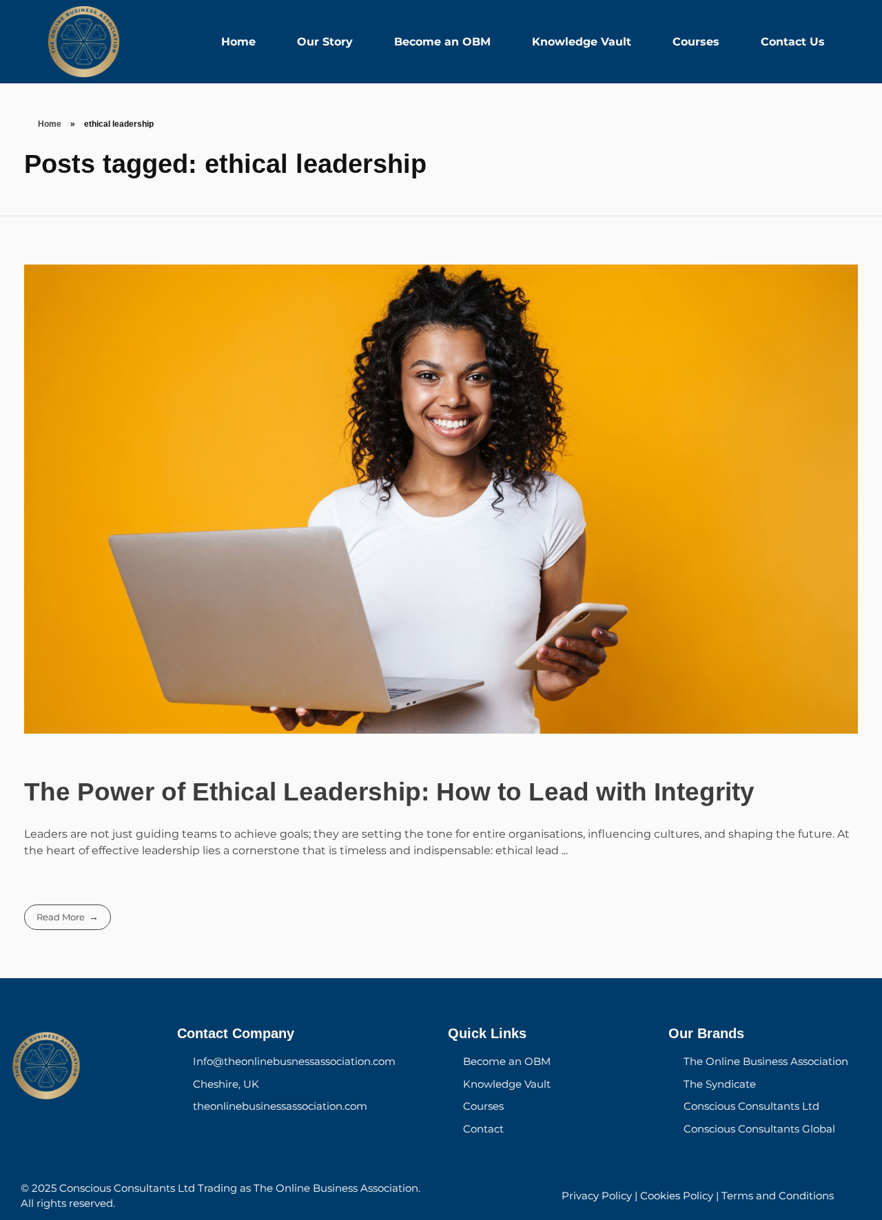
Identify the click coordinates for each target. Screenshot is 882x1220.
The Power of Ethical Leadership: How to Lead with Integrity (389, 792)
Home (238, 41)
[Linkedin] (100, 1136)
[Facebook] (24, 1136)
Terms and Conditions (777, 1195)
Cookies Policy (676, 1195)
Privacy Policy (597, 1195)
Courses (696, 41)
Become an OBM (442, 41)
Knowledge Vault (581, 41)
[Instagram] (62, 1136)
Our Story (325, 41)
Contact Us (793, 41)
